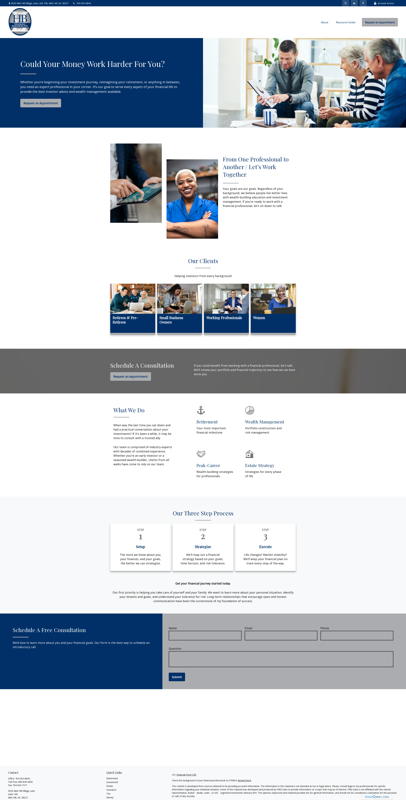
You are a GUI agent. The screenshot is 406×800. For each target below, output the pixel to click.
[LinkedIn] (354, 3)
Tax (108, 793)
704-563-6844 (83, 3)
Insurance (111, 789)
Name (173, 628)
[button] (325, 22)
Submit (177, 677)
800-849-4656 (25, 781)
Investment (112, 782)
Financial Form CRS (186, 774)
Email (248, 628)
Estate (109, 785)
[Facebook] (363, 3)
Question (175, 648)
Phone (325, 628)
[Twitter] (345, 3)
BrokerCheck (244, 780)
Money (110, 797)
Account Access (386, 3)
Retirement (112, 778)
